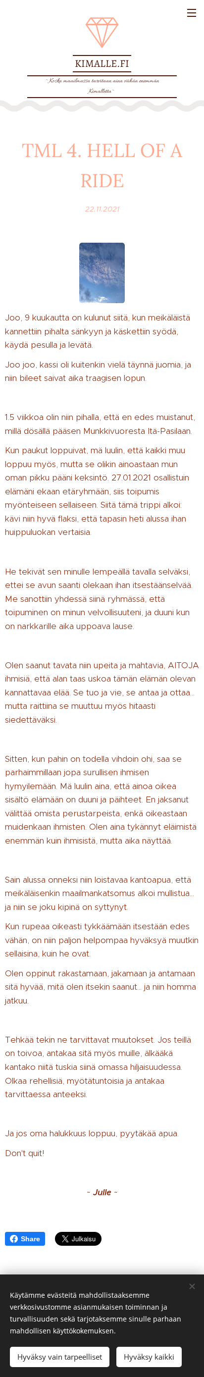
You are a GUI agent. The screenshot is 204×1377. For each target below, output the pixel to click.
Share (30, 1239)
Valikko (192, 12)
